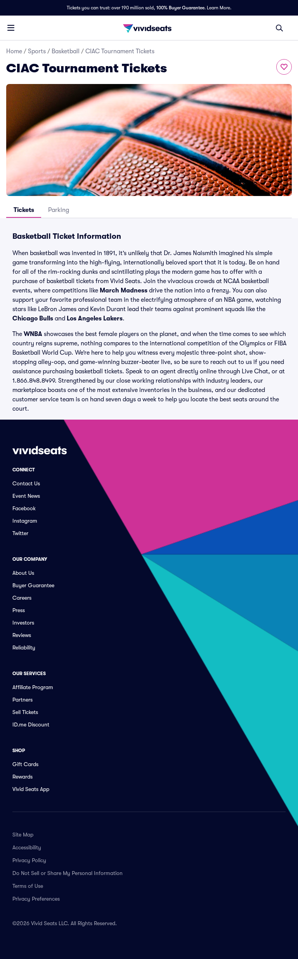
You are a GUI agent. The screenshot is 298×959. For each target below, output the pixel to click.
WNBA (33, 334)
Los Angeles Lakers (95, 318)
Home (14, 51)
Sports (37, 51)
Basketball (66, 51)
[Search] (279, 28)
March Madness (123, 290)
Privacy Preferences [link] (36, 899)
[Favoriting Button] (284, 67)
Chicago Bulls (32, 318)
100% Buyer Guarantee (180, 7)
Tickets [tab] (24, 210)
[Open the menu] (11, 27)
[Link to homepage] (149, 28)
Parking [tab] (58, 210)
